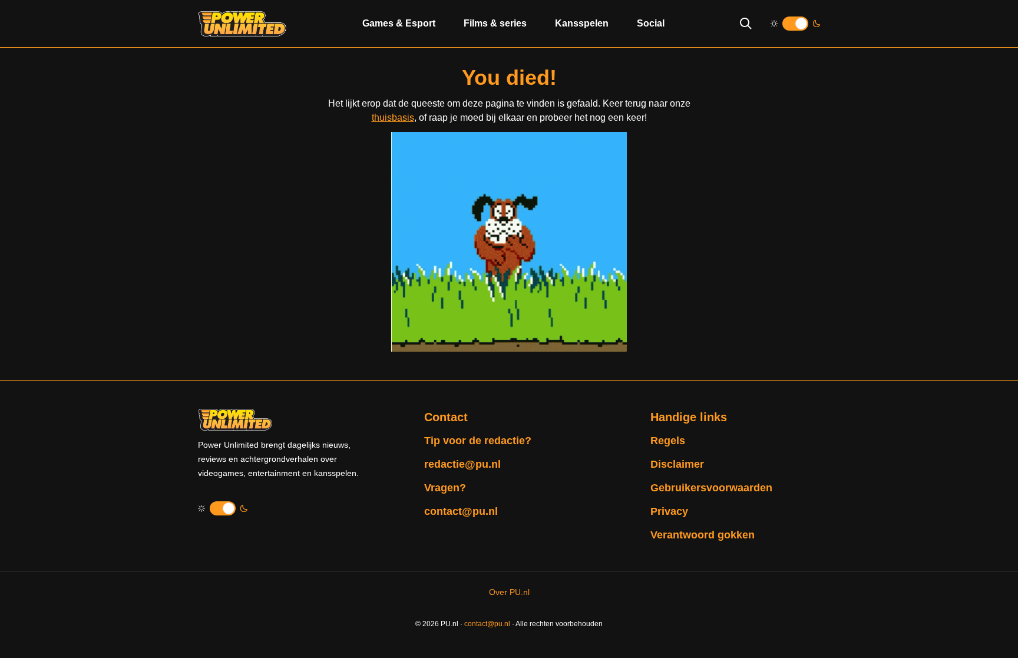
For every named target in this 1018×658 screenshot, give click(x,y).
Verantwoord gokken (702, 535)
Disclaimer (677, 464)
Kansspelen (582, 23)
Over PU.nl (509, 592)
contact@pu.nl (461, 511)
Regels (667, 441)
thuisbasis (393, 118)
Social (651, 23)
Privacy (669, 511)
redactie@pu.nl (462, 464)
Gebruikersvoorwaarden (711, 488)
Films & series (495, 23)
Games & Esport (398, 23)
